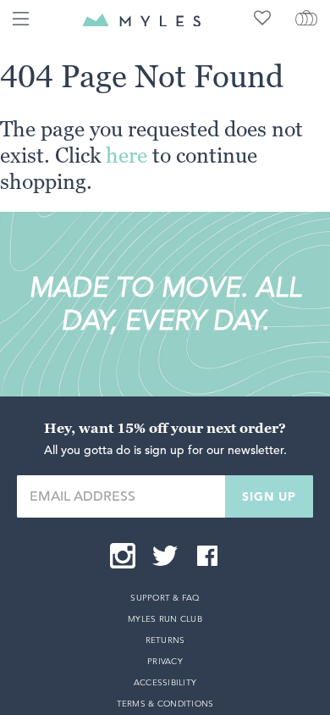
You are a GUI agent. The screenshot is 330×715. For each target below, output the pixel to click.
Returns (165, 640)
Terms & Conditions (165, 703)
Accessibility (165, 682)
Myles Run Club (165, 618)
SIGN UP (269, 496)
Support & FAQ (164, 597)
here (126, 155)
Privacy (165, 661)
